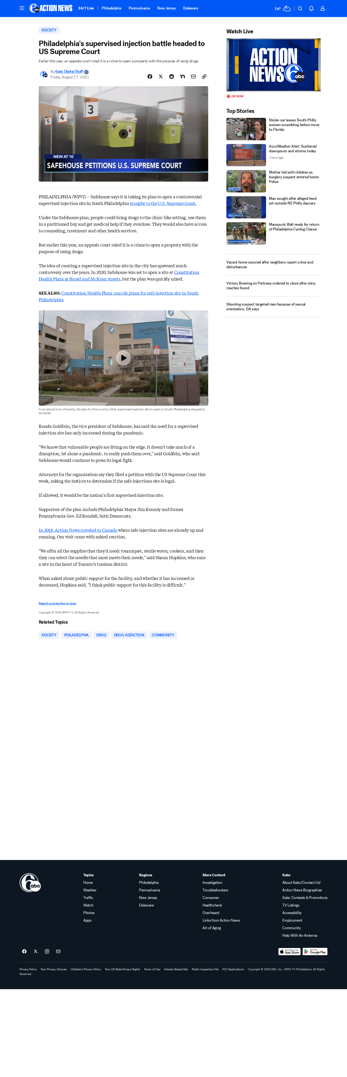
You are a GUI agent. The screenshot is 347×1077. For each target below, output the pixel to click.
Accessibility (292, 913)
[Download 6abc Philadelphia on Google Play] (315, 951)
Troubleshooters (215, 890)
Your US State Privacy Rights (122, 969)
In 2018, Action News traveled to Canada (78, 530)
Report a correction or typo (57, 603)
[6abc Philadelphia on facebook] (24, 951)
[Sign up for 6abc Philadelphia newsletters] (58, 951)
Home (88, 883)
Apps (87, 920)
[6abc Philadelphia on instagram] (47, 951)
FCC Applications (233, 969)
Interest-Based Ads (176, 969)
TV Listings (290, 905)
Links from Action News (221, 920)
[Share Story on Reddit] (172, 76)
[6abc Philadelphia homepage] (51, 8)
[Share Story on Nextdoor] (182, 76)
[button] (22, 8)
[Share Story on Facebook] (150, 76)
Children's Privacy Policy (86, 969)
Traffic (88, 898)
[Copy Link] (204, 76)
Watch (88, 905)
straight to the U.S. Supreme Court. (163, 203)
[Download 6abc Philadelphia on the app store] (289, 951)
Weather (90, 890)
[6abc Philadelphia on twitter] (35, 951)
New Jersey (166, 8)
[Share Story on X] (161, 76)
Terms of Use (152, 969)
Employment (292, 920)
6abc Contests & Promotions (304, 898)
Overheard (211, 913)
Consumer (211, 898)
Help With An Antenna (299, 935)
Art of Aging (212, 928)
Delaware (190, 8)
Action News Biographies (302, 890)
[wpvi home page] (30, 882)
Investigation (212, 883)
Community (291, 928)
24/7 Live (86, 8)
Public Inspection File (205, 969)
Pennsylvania (139, 8)
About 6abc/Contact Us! (301, 883)
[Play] (273, 64)
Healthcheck (212, 905)
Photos (88, 913)
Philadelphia (111, 8)
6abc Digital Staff (69, 71)
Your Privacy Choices (54, 969)
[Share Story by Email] (193, 76)
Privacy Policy (28, 969)
